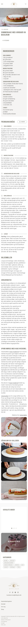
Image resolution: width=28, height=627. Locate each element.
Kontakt (3, 604)
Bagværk (5, 560)
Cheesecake (12, 560)
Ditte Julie (3, 624)
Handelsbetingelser (6, 601)
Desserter (17, 564)
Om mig (3, 607)
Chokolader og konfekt (8, 562)
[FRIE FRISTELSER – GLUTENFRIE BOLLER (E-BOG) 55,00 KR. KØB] (14, 520)
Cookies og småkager (8, 564)
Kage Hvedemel (14, 352)
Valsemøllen (4, 396)
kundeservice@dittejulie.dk (14, 595)
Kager (22, 564)
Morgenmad (12, 567)
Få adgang (14, 545)
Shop (2, 609)
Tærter (18, 567)
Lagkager (6, 567)
